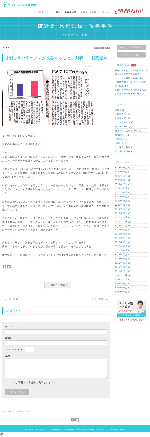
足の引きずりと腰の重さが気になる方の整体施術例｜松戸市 (130, 92)
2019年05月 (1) (123, 209)
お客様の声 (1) (122, 114)
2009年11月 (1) (123, 275)
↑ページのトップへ (12, 411)
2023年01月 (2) (123, 180)
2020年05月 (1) (123, 196)
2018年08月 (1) (123, 234)
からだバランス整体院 (49, 429)
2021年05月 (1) (123, 188)
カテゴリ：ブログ (102, 48)
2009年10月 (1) (123, 279)
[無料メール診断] (131, 308)
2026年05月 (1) (123, 167)
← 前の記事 (11, 299)
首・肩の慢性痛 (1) (124, 151)
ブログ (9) (120, 110)
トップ (27, 411)
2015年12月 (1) (123, 271)
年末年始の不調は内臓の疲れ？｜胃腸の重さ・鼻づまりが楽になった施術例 (130, 82)
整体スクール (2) (123, 126)
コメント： (10, 356)
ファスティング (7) (124, 122)
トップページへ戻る (131, 55)
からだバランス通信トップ (131, 47)
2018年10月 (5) (123, 225)
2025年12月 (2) (123, 176)
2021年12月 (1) (123, 184)
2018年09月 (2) (123, 229)
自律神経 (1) (121, 139)
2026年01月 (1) (123, 172)
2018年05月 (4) (123, 246)
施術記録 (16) (122, 135)
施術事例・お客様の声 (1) (128, 130)
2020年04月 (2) (123, 201)
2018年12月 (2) (123, 217)
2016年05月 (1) (123, 263)
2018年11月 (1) (123, 221)
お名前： (9, 338)
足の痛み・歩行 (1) (124, 147)
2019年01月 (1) (123, 213)
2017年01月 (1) (123, 259)
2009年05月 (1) (123, 287)
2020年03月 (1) (123, 205)
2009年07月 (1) (123, 283)
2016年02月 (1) (123, 267)
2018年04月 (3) (123, 250)
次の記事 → (101, 299)
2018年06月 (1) (123, 242)
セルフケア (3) (122, 118)
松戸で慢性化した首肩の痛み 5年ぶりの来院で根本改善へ (131, 72)
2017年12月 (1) (123, 254)
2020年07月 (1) (123, 192)
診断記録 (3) (121, 143)
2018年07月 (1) (123, 238)
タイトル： (10, 327)
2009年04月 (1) (123, 292)
